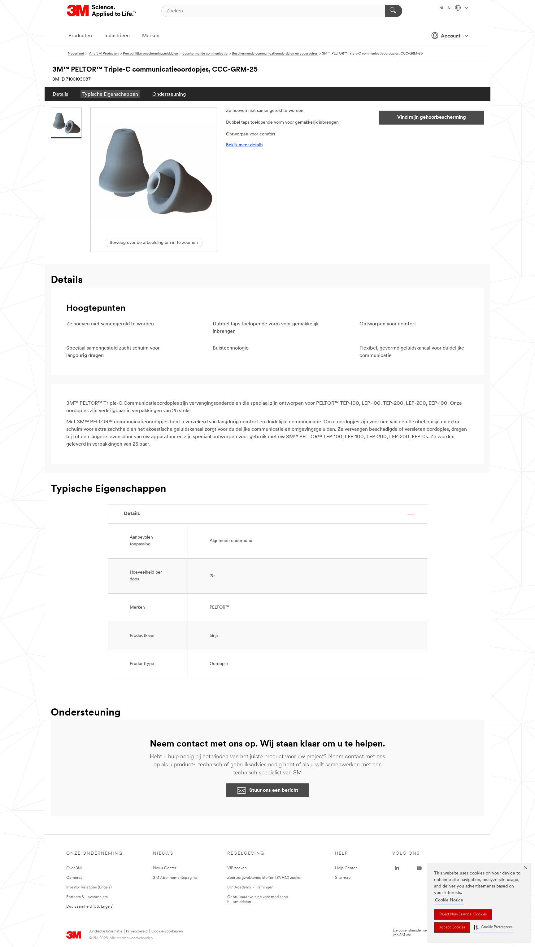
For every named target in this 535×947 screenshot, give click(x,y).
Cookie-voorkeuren (167, 931)
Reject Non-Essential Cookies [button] (463, 914)
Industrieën (117, 35)
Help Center (346, 868)
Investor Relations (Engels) (89, 887)
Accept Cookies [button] (452, 927)
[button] (493, 927)
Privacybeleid (137, 931)
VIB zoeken (237, 868)
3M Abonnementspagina (175, 878)
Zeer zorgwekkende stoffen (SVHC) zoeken (264, 878)
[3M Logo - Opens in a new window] (102, 11)
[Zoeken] (393, 11)
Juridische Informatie (105, 931)
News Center (164, 868)
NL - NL (446, 8)
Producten (80, 35)
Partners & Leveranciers (87, 897)
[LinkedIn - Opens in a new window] (397, 868)
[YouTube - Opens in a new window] (419, 868)
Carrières (74, 878)
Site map (343, 878)
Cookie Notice (449, 900)
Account (451, 36)
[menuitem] (60, 94)
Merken (150, 35)
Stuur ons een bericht (273, 790)
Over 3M (74, 868)
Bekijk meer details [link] (244, 145)
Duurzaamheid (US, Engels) (90, 907)
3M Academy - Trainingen (250, 887)
